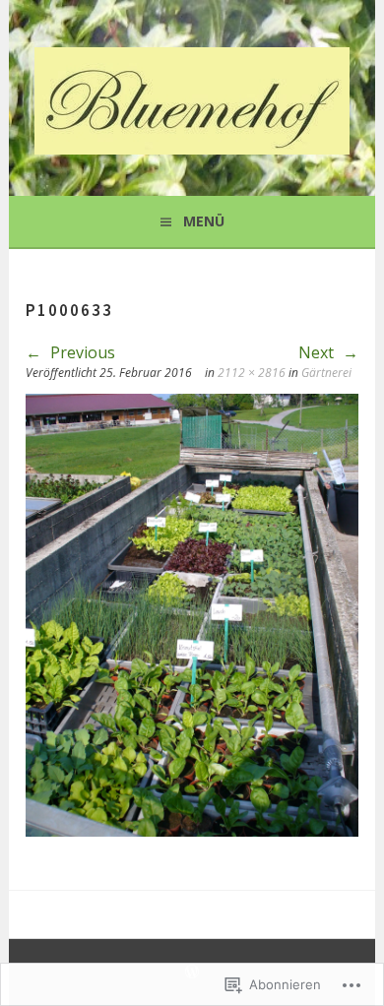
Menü (203, 221)
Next (318, 352)
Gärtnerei (326, 372)
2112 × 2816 (252, 372)
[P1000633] (191, 831)
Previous (80, 352)
